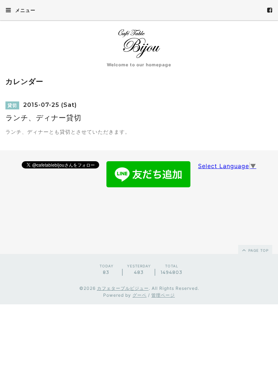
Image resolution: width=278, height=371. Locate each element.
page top (258, 250)
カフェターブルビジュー (123, 288)
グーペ (139, 295)
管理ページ (163, 295)
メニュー (24, 10)
